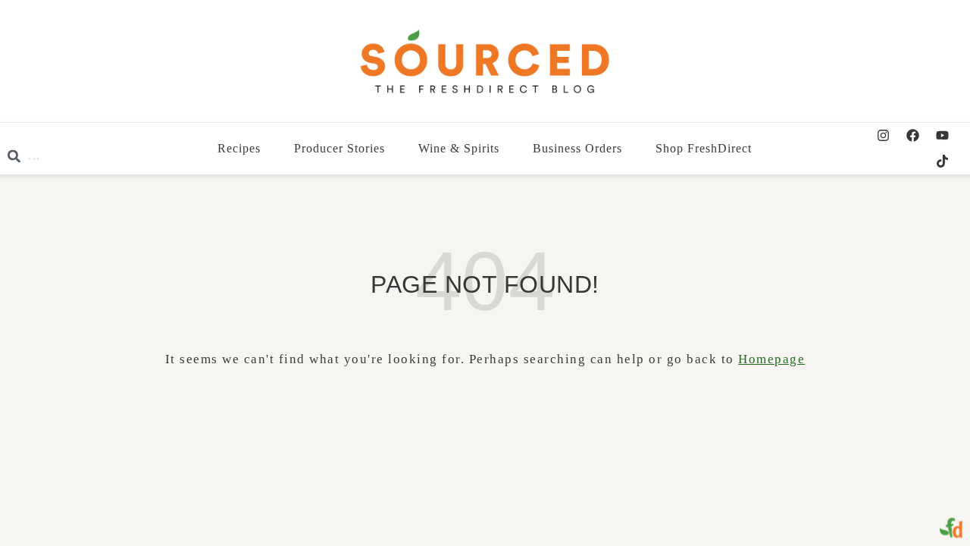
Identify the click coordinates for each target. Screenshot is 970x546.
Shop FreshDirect (704, 148)
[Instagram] (883, 136)
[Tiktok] (942, 161)
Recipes (239, 148)
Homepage (771, 359)
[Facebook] (912, 136)
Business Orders (578, 148)
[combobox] (106, 156)
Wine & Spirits (459, 148)
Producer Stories (340, 148)
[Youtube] (942, 136)
